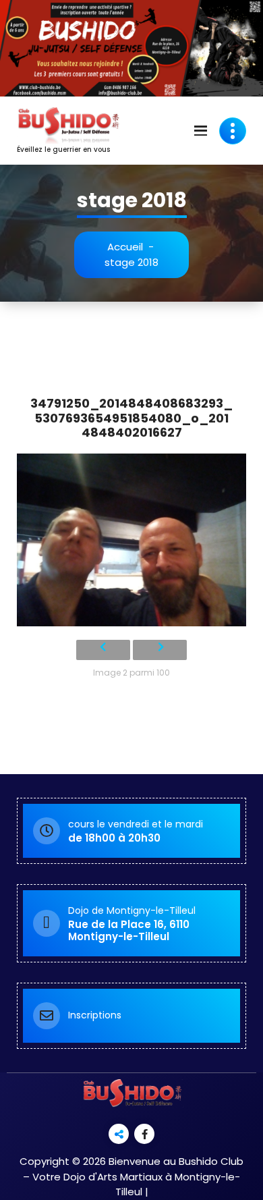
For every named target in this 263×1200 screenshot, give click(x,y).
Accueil (125, 247)
